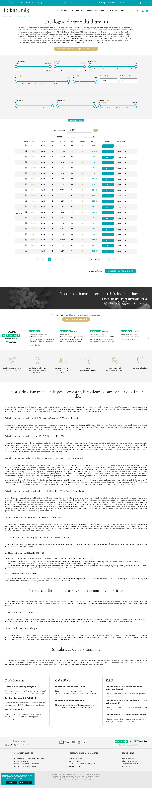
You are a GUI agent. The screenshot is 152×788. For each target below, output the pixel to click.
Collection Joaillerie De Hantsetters (26, 764)
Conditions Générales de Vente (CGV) (82, 764)
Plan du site (126, 766)
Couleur (90, 61)
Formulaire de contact (130, 764)
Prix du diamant (20, 61)
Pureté (17, 76)
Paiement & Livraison (76, 758)
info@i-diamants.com (129, 761)
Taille (74, 76)
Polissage (18, 100)
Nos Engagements (75, 761)
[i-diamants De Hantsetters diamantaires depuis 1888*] (17, 10)
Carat (55, 61)
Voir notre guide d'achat (75, 319)
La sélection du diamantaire (120, 271)
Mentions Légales (75, 766)
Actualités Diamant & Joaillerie (25, 766)
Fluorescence (102, 100)
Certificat (103, 76)
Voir (107, 146)
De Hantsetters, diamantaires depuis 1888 (29, 758)
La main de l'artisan (21, 761)
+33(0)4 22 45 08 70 (129, 758)
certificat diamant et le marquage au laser (83, 315)
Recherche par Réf (126, 76)
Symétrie (59, 100)
